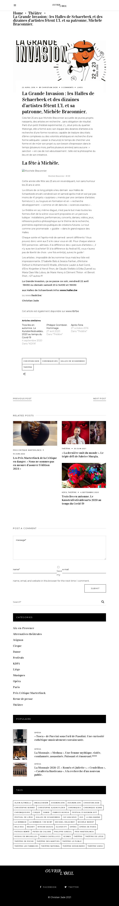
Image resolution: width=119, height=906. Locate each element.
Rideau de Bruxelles (26, 836)
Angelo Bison (41, 803)
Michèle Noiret (86, 822)
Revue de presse (23, 699)
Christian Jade (50, 87)
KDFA (64, 492)
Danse (17, 651)
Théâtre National (50, 846)
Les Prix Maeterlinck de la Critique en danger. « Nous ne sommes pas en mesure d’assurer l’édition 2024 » (35, 463)
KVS (81, 817)
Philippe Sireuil (63, 832)
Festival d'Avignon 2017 (84, 812)
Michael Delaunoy (65, 822)
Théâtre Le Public (72, 841)
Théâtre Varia (95, 846)
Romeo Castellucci (50, 836)
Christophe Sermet (25, 808)
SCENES (67, 836)
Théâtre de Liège (94, 836)
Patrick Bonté (22, 832)
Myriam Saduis (45, 827)
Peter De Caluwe (42, 832)
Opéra (17, 681)
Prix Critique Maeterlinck (27, 450)
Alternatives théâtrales (27, 634)
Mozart (31, 827)
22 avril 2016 (28, 87)
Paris (16, 687)
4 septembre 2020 (89, 492)
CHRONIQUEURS (50, 361)
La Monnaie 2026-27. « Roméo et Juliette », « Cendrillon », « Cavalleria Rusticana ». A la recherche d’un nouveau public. (70, 771)
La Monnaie (20, 822)
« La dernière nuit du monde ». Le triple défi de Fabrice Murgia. (83, 454)
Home (18, 13)
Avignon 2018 (57, 803)
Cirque (17, 646)
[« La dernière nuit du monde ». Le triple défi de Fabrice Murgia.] (84, 432)
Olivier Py (61, 827)
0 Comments (67, 87)
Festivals (18, 657)
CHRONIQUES (74, 808)
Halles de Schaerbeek (73, 361)
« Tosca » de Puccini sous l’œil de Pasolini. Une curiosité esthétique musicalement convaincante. (69, 738)
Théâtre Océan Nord (74, 846)
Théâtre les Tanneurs (26, 846)
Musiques (19, 675)
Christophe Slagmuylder (51, 808)
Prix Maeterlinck (84, 832)
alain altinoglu (23, 803)
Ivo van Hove (70, 817)
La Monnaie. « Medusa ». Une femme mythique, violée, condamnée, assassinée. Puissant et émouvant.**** (67, 754)
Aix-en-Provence (23, 628)
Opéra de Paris (87, 827)
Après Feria (77, 325)
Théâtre (35, 13)
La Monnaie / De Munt (40, 822)
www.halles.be (68, 290)
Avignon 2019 (74, 803)
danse (46, 812)
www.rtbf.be (72, 311)
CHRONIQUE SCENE (93, 808)
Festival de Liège (24, 817)
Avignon (18, 640)
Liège (16, 669)
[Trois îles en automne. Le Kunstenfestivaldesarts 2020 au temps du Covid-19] (84, 475)
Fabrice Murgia (61, 812)
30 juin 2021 (80, 449)
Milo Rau (19, 827)
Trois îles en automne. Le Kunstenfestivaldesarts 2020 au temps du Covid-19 (34, 331)
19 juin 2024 (19, 454)
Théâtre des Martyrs (48, 841)
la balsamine (93, 817)
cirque (36, 812)
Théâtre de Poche (24, 841)
